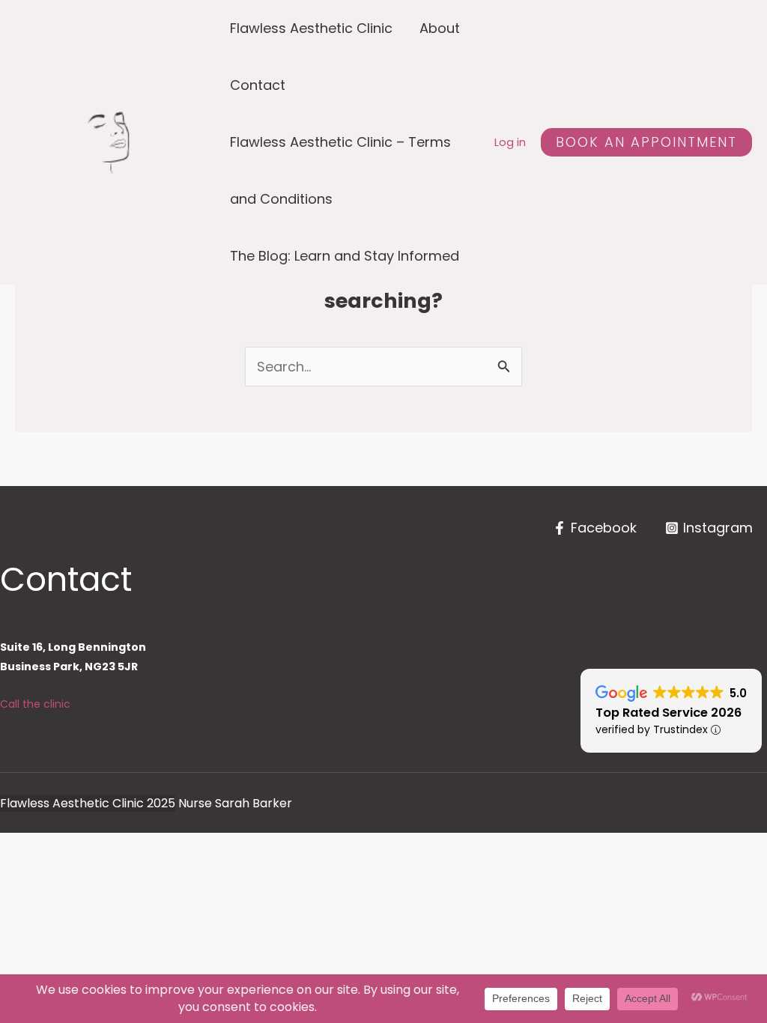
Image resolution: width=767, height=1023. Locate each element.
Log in (510, 142)
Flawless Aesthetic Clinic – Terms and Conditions (340, 170)
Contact (257, 85)
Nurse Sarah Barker (235, 803)
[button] (646, 142)
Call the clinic (35, 703)
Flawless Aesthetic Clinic (311, 28)
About (439, 28)
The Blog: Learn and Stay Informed (344, 255)
